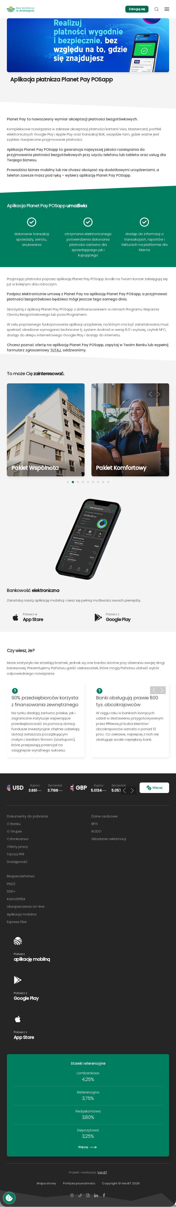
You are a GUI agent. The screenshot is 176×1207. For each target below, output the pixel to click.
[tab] (68, 482)
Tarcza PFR (15, 854)
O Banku (14, 823)
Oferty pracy (17, 846)
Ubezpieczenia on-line (25, 906)
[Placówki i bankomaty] (72, 1195)
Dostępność (17, 861)
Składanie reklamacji (108, 838)
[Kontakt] (80, 1195)
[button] (156, 9)
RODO (96, 831)
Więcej (157, 787)
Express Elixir (17, 921)
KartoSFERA (16, 899)
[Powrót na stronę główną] (20, 9)
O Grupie (14, 831)
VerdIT (102, 1172)
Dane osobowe (104, 816)
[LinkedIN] (96, 1195)
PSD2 (11, 883)
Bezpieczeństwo (21, 876)
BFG (94, 823)
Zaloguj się (137, 9)
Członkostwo (18, 838)
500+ (11, 891)
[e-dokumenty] (88, 1195)
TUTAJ (55, 350)
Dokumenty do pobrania (27, 816)
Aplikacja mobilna (21, 914)
